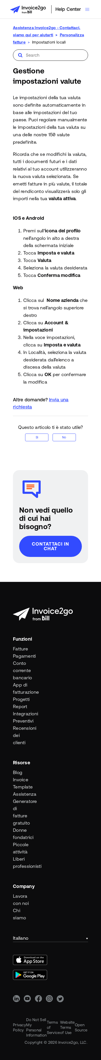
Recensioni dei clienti (22, 735)
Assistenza (22, 794)
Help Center (68, 9)
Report (20, 706)
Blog (17, 772)
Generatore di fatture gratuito (22, 812)
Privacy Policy (19, 1027)
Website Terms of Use (67, 1027)
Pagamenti (22, 656)
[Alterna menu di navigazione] (87, 9)
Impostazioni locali (49, 42)
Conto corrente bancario (22, 670)
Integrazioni (22, 713)
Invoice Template (22, 783)
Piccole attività (20, 848)
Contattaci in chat (50, 546)
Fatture (20, 648)
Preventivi (22, 721)
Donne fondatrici (22, 833)
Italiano (20, 938)
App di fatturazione (22, 688)
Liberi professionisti (22, 862)
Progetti (21, 699)
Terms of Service (53, 1027)
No (64, 437)
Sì (37, 437)
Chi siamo (19, 914)
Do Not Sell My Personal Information (36, 1027)
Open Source (81, 1027)
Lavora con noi (21, 899)
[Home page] (28, 9)
